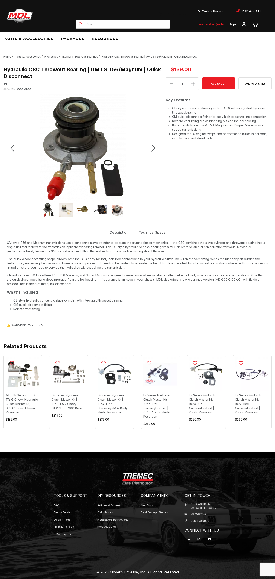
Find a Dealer (177, 14)
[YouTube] (209, 539)
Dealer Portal (62, 519)
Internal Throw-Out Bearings (80, 56)
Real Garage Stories (154, 512)
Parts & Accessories (28, 56)
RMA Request (63, 534)
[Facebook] (189, 539)
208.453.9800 (252, 11)
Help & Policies (64, 526)
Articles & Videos (108, 505)
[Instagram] (199, 539)
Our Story (147, 505)
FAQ (56, 505)
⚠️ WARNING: (25, 325)
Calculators (105, 512)
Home (7, 56)
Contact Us (198, 513)
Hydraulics (51, 56)
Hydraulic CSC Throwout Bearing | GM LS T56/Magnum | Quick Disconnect (149, 56)
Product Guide (107, 526)
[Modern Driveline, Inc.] (39, 16)
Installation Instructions (112, 519)
